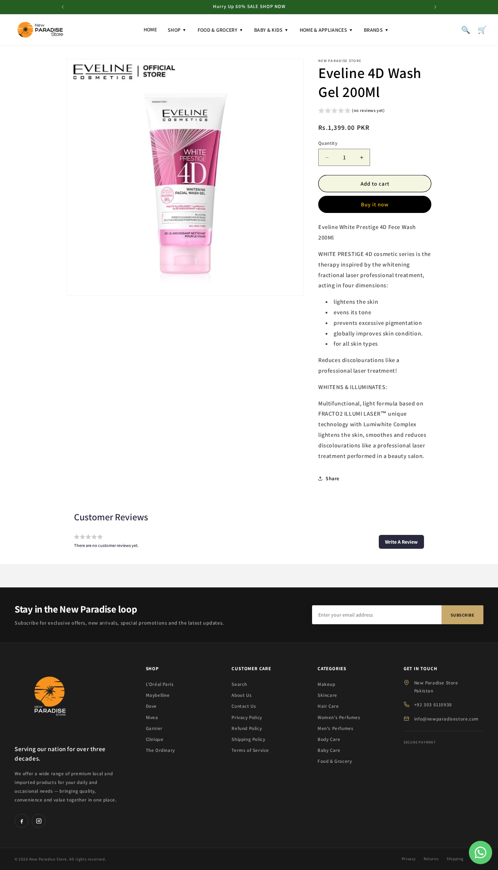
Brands (376, 30)
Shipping (455, 858)
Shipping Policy (248, 739)
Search (239, 684)
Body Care (329, 739)
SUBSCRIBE (463, 615)
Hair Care (328, 706)
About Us (242, 695)
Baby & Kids (271, 30)
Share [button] (332, 478)
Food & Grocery (221, 30)
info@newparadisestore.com (446, 719)
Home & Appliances (326, 30)
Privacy (409, 858)
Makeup (326, 684)
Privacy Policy (247, 717)
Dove (151, 706)
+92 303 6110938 (433, 705)
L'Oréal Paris (160, 684)
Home (150, 29)
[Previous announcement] (63, 7)
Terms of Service (250, 750)
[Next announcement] (435, 7)
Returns (431, 858)
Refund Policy (247, 728)
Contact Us (244, 706)
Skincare (327, 695)
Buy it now (375, 204)
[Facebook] (21, 821)
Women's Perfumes (339, 717)
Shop (177, 30)
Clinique (155, 739)
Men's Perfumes (335, 728)
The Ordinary (160, 750)
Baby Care (329, 750)
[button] (351, 111)
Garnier (154, 728)
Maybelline (158, 695)
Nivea (152, 717)
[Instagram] (39, 821)
